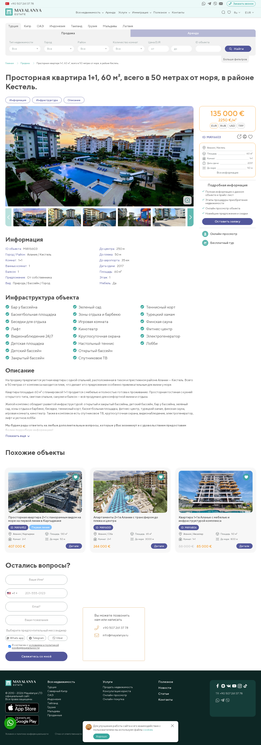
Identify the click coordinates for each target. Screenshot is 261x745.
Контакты (178, 12)
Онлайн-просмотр (223, 234)
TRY (241, 125)
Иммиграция (140, 12)
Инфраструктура (47, 100)
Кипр (27, 26)
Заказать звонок (243, 3)
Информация (17, 100)
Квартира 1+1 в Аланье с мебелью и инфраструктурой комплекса (204, 519)
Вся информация (227, 172)
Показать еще (15, 436)
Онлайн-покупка (113, 699)
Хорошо (101, 736)
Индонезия (57, 26)
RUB (223, 125)
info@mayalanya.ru (115, 635)
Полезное (160, 12)
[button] (190, 217)
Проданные (54, 715)
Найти (239, 49)
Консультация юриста (117, 691)
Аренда (110, 12)
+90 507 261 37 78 (22, 3)
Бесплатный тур (222, 243)
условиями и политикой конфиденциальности (35, 646)
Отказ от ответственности (68, 734)
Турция (13, 26)
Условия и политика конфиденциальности (27, 734)
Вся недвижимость (88, 12)
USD (232, 125)
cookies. (148, 729)
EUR (214, 125)
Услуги (122, 12)
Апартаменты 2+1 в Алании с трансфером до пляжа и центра (125, 519)
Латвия (128, 26)
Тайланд (52, 703)
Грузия (92, 26)
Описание (74, 100)
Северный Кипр (57, 691)
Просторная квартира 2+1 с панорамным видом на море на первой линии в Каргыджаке (44, 519)
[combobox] (12, 593)
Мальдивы (110, 26)
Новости (164, 688)
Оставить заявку (227, 221)
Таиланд (76, 26)
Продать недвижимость (118, 687)
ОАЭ (40, 26)
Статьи (163, 693)
